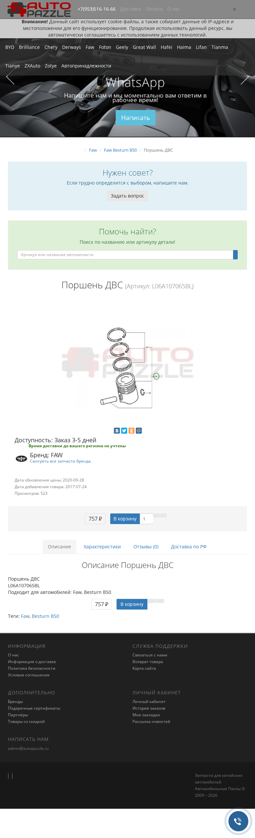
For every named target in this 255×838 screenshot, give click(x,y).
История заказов (148, 708)
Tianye (12, 66)
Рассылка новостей (151, 721)
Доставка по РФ (189, 546)
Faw (90, 47)
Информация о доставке (32, 661)
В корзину (125, 518)
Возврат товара (147, 661)
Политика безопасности (31, 668)
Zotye (51, 66)
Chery (50, 47)
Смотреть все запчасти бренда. (61, 461)
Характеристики (102, 546)
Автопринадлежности (86, 66)
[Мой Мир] (139, 431)
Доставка (130, 9)
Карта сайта (144, 668)
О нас (173, 9)
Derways (71, 47)
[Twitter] (124, 431)
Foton (105, 47)
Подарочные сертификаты (34, 708)
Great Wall (144, 47)
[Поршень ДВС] (127, 363)
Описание (59, 546)
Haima (184, 47)
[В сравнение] (163, 515)
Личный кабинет (149, 701)
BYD (9, 47)
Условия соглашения (28, 675)
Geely (122, 47)
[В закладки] (156, 515)
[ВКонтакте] (117, 431)
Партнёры (18, 715)
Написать (135, 117)
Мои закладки (146, 715)
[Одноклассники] (131, 431)
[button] (234, 9)
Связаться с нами (149, 655)
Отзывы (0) (145, 546)
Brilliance (29, 47)
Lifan (201, 47)
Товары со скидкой (26, 721)
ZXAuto (32, 66)
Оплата (154, 9)
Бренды (15, 701)
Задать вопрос (127, 196)
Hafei (166, 47)
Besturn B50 (45, 616)
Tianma (220, 47)
